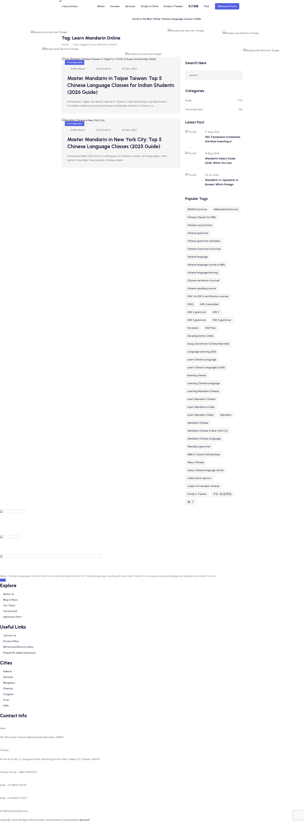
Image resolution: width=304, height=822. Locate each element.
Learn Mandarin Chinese (201, 399)
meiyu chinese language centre (205, 470)
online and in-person (199, 478)
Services (130, 6)
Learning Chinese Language (203, 383)
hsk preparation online (200, 335)
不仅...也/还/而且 (222, 493)
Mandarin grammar (198, 446)
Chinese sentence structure (203, 280)
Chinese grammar (198, 233)
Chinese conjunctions (199, 225)
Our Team (9, 605)
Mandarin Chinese (197, 422)
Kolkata (7, 671)
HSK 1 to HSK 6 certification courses (208, 296)
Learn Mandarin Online (200, 414)
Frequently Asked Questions (19, 652)
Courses (115, 6)
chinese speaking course (201, 288)
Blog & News (10, 599)
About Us (8, 594)
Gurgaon (8, 694)
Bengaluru (9, 682)
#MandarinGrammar (226, 209)
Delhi (6, 705)
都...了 (190, 501)
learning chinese (196, 375)
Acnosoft (84, 819)
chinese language (197, 256)
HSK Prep (210, 327)
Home (65, 44)
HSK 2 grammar (196, 312)
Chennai (8, 688)
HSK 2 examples (209, 304)
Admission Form (227, 6)
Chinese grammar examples (203, 240)
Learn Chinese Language (201, 359)
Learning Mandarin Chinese (203, 391)
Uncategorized (74, 62)
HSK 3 (216, 312)
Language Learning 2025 (201, 351)
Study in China (149, 6)
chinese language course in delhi (206, 264)
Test (206, 6)
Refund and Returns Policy (18, 646)
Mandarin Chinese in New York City (207, 430)
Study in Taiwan (173, 6)
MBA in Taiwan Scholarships (203, 454)
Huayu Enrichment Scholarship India (208, 343)
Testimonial (10, 611)
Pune (6, 699)
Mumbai (8, 677)
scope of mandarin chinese (203, 486)
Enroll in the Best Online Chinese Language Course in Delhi (167, 18)
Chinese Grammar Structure (204, 248)
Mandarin (225, 414)
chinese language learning (202, 272)
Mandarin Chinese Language (204, 438)
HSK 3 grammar (196, 319)
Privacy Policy (11, 641)
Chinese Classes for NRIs (201, 217)
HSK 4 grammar (222, 319)
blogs (188, 100)
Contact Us (9, 635)
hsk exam (193, 327)
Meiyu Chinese (195, 462)
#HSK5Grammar (197, 209)
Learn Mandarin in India (200, 406)
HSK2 (190, 304)
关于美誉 (193, 6)
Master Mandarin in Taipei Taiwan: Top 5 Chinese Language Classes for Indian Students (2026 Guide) (120, 85)
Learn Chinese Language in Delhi (206, 367)
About (101, 6)
